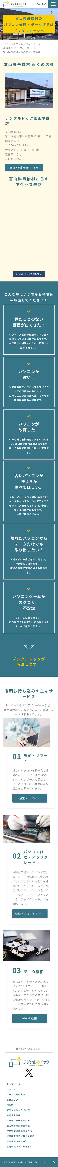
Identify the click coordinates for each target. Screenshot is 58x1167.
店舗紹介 (8, 48)
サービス (11, 1089)
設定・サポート (29, 798)
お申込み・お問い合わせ (45, 4)
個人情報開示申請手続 (18, 1125)
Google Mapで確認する (29, 274)
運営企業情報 (14, 1115)
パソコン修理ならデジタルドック (22, 44)
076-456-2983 (39, 4)
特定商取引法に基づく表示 (20, 1136)
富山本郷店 (26, 48)
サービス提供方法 (16, 1094)
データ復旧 (29, 1018)
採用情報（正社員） (17, 1141)
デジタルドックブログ (18, 1110)
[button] (53, 4)
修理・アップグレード (30, 913)
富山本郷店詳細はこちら (24, 167)
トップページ (14, 1084)
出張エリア (12, 1099)
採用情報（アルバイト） (19, 1146)
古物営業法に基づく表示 (19, 1130)
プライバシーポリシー (18, 1120)
